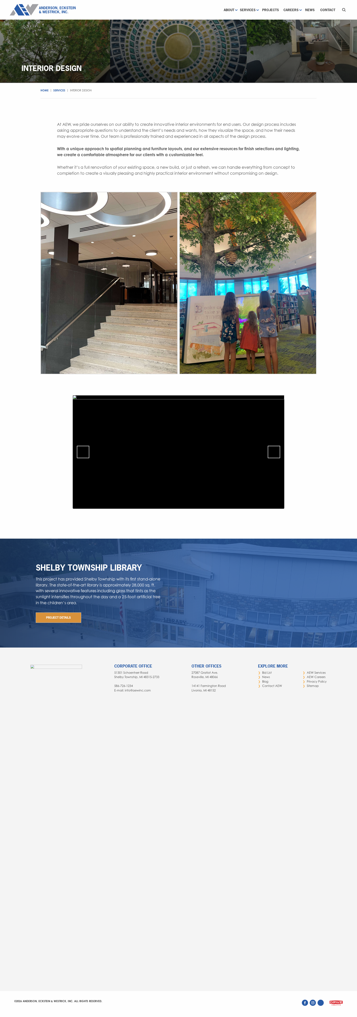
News (310, 10)
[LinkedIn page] (321, 1004)
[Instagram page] (313, 1004)
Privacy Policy (317, 681)
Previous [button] (83, 452)
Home (44, 90)
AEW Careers (316, 677)
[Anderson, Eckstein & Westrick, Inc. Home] (44, 9)
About (229, 10)
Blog (265, 681)
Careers (291, 10)
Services (248, 10)
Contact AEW (272, 686)
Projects (270, 10)
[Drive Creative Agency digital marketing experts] (336, 1005)
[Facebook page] (305, 1004)
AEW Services (316, 672)
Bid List (267, 672)
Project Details (58, 617)
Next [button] (274, 452)
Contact (327, 10)
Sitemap (313, 686)
